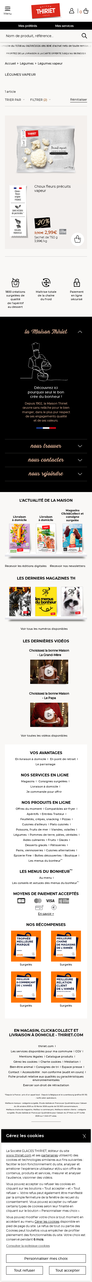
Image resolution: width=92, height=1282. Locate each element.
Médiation (71, 1061)
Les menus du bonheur (45, 860)
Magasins (28, 781)
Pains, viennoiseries (29, 850)
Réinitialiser (78, 99)
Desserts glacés (36, 845)
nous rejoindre (46, 474)
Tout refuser (24, 1270)
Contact (13, 1072)
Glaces (63, 840)
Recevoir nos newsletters (67, 566)
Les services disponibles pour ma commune (41, 1051)
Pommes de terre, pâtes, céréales (54, 834)
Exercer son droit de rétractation (46, 1085)
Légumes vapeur (50, 63)
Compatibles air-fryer (60, 808)
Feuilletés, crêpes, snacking (39, 819)
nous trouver (46, 446)
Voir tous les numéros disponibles (44, 629)
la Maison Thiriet (46, 332)
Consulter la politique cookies (28, 1246)
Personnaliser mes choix (46, 1258)
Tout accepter (67, 1270)
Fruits (52, 840)
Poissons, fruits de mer (32, 829)
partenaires (49, 1155)
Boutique (71, 855)
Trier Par (13, 100)
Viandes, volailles (63, 829)
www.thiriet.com (18, 1155)
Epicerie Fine (23, 855)
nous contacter (46, 460)
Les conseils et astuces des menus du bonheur (45, 883)
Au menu (45, 877)
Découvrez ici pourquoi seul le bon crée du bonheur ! (46, 392)
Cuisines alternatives (60, 850)
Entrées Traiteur (53, 814)
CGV (78, 1051)
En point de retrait (63, 759)
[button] (71, 10)
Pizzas (66, 819)
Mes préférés (27, 26)
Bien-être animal (21, 1067)
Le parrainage (45, 764)
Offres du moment (29, 808)
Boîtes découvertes (48, 855)
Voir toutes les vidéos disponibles (44, 735)
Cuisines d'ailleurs (34, 824)
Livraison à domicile (44, 786)
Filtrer (38, 100)
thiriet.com (46, 1046)
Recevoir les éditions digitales (26, 566)
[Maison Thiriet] (46, 11)
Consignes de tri (47, 1067)
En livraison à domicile (30, 759)
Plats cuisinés (59, 824)
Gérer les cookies (47, 1221)
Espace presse (72, 1067)
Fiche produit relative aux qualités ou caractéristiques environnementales (46, 1078)
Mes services (64, 26)
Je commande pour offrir (44, 791)
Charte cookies (50, 1061)
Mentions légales (31, 1056)
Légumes (27, 63)
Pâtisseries (58, 845)
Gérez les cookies (25, 1061)
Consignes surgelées (53, 781)
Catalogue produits (59, 1056)
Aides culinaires (34, 840)
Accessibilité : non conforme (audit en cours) (53, 1072)
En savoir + (46, 914)
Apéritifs (33, 814)
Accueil (10, 63)
